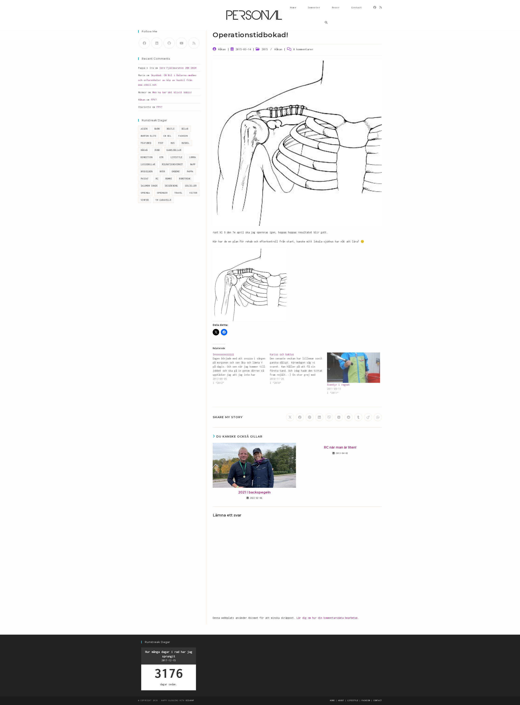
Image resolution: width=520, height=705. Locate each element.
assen (144, 129)
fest (161, 143)
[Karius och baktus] (298, 368)
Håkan (222, 49)
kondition (147, 157)
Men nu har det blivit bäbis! (172, 92)
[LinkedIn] (156, 43)
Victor (193, 193)
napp (192, 164)
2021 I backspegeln (254, 492)
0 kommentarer (303, 49)
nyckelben (147, 171)
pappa (190, 171)
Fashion (182, 136)
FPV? (154, 99)
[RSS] (381, 7)
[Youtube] (181, 43)
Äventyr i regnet (338, 384)
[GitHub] (169, 43)
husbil (185, 143)
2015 (265, 49)
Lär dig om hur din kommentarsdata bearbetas (327, 617)
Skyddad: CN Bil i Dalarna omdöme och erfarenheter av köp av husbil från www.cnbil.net (167, 80)
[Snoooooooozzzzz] (241, 368)
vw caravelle (163, 200)
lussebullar (148, 164)
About (341, 700)
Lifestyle (176, 157)
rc (157, 178)
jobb (157, 150)
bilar (185, 129)
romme (168, 178)
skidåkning (171, 185)
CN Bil (167, 136)
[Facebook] (375, 7)
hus (172, 143)
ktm (162, 157)
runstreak (185, 178)
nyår (162, 171)
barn (157, 129)
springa (145, 193)
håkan (144, 150)
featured (146, 143)
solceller (191, 185)
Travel (178, 193)
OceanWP (190, 700)
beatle (170, 129)
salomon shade (149, 185)
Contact (377, 700)
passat (144, 178)
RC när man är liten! (340, 447)
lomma (192, 157)
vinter (144, 200)
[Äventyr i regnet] (353, 367)
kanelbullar (174, 150)
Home (332, 700)
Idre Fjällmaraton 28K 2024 (177, 68)
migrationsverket (172, 164)
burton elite (148, 136)
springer (162, 193)
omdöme (176, 171)
